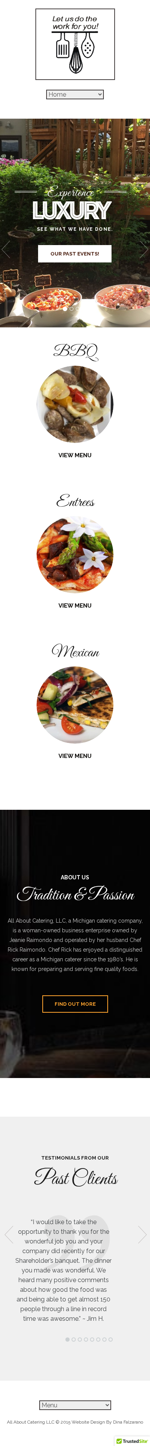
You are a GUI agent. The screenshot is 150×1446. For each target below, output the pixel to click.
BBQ (75, 352)
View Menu (75, 455)
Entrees (75, 502)
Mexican (75, 653)
